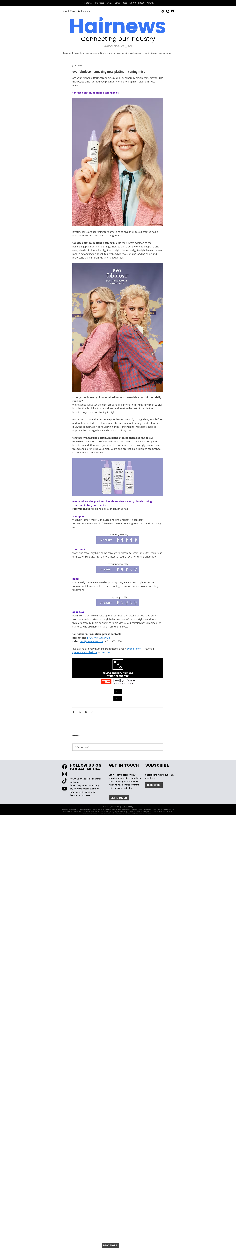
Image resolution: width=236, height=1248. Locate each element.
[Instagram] (168, 11)
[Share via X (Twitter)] (79, 711)
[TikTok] (64, 781)
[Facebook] (163, 11)
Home (64, 11)
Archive (86, 11)
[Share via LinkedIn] (85, 711)
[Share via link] (91, 711)
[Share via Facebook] (73, 711)
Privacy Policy (127, 806)
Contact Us (75, 11)
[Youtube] (173, 11)
